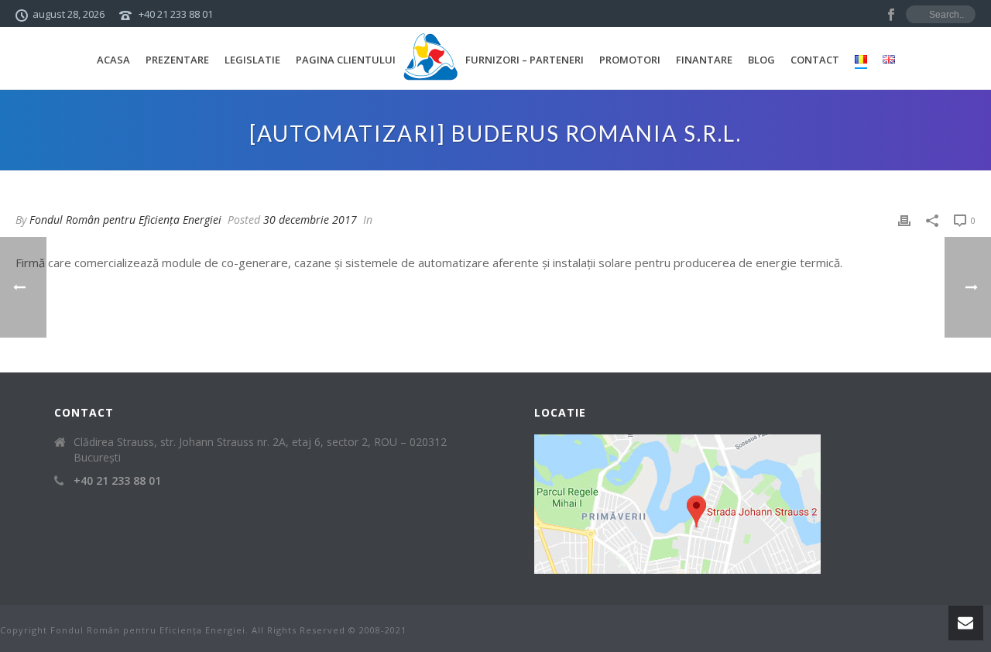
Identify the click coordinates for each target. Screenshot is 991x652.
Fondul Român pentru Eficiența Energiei (125, 219)
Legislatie (252, 60)
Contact (814, 60)
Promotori (629, 60)
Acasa (113, 60)
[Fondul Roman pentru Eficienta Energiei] (430, 58)
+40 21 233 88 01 (176, 14)
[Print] (904, 219)
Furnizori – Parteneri (524, 60)
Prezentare (177, 60)
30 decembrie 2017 (310, 219)
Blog (761, 60)
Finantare (704, 60)
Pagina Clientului (346, 60)
